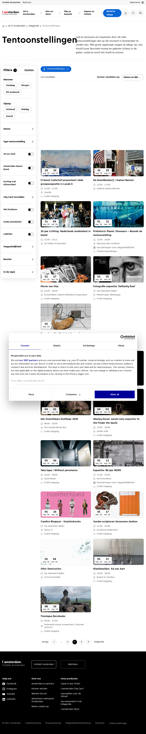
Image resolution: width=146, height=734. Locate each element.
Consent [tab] (25, 345)
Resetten (29, 70)
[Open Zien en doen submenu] (59, 13)
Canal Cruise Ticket (70, 684)
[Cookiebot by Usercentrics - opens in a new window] (122, 337)
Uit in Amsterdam (16, 26)
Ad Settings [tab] (89, 345)
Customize (71, 394)
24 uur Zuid (9, 154)
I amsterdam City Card (72, 689)
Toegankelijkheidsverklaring (78, 723)
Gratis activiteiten (12, 222)
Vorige (45, 642)
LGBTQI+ (8, 234)
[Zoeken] (140, 13)
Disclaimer (100, 723)
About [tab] (121, 345)
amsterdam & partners (43, 684)
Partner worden (39, 689)
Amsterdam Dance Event (13, 167)
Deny (31, 394)
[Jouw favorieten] (133, 13)
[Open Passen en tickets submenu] (102, 13)
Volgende (99, 642)
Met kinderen (10, 209)
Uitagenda (34, 26)
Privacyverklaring (53, 723)
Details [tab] (56, 345)
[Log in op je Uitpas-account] (126, 13)
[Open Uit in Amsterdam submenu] (41, 13)
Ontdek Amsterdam (44, 664)
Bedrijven (73, 664)
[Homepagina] (3, 26)
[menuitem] (32, 13)
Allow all (114, 394)
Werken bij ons (39, 694)
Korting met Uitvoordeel (9, 183)
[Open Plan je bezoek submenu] (79, 13)
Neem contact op (40, 706)
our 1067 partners (28, 360)
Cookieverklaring (33, 723)
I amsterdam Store (70, 709)
